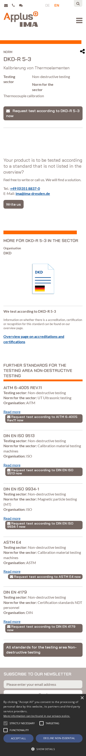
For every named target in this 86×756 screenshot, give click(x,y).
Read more (11, 411)
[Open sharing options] (82, 51)
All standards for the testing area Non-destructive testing (41, 649)
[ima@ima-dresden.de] (7, 5)
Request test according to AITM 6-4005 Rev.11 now (42, 418)
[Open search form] (78, 3)
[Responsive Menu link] (79, 20)
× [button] (82, 698)
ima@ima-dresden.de (33, 193)
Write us (13, 204)
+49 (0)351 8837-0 (25, 188)
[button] (5, 723)
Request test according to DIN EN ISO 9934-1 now (40, 525)
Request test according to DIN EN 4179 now (41, 628)
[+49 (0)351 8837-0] (15, 5)
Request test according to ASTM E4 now (47, 577)
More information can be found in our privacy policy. (36, 716)
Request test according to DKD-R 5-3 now (42, 113)
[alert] (43, 725)
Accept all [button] (18, 738)
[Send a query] (22, 5)
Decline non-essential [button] (59, 738)
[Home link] (21, 19)
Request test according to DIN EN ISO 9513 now (40, 471)
